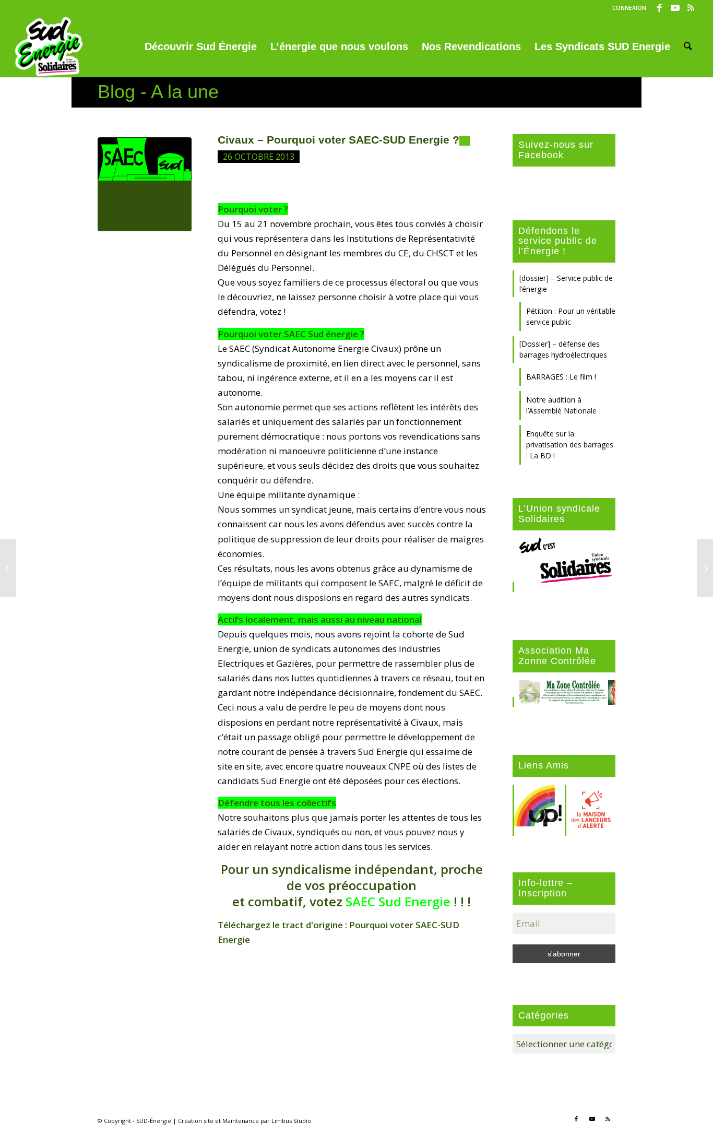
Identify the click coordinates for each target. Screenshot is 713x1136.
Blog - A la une (158, 91)
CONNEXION (629, 7)
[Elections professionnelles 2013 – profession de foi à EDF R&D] (8, 568)
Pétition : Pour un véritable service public (570, 316)
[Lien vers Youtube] (675, 8)
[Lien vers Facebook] (659, 8)
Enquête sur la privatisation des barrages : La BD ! (569, 444)
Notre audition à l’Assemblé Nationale (561, 405)
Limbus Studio (291, 1121)
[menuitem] (626, 7)
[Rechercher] (688, 46)
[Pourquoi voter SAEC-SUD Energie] (145, 184)
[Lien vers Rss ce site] (691, 8)
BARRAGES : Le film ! (561, 377)
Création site (195, 1121)
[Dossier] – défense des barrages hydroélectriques (563, 349)
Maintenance (240, 1121)
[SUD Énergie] (49, 46)
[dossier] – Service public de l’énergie (566, 283)
